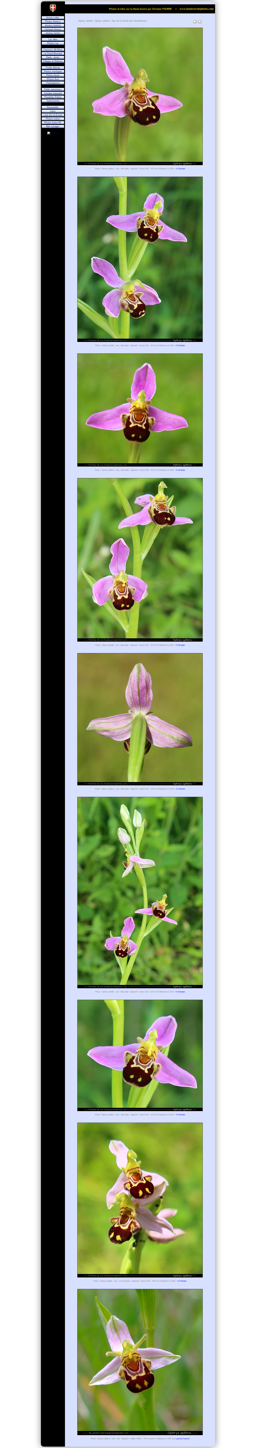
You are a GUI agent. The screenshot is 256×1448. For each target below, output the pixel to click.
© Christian (180, 169)
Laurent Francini (182, 1439)
